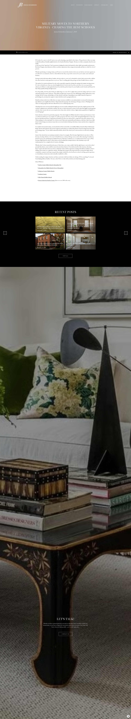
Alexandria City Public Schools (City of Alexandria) (50, 168)
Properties (79, 5)
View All (65, 256)
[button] (121, 52)
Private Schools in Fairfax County (46, 180)
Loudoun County (42, 174)
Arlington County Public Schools (46, 171)
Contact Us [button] (65, 634)
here (62, 142)
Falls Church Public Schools (45, 177)
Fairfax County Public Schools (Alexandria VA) (49, 165)
